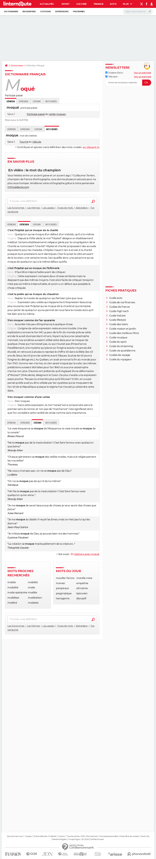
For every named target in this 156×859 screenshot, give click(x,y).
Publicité (52, 836)
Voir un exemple (142, 72)
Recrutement (92, 836)
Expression (23, 101)
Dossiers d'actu (115, 72)
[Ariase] (115, 854)
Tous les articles (73, 836)
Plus (126, 4)
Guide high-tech (119, 311)
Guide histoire (117, 315)
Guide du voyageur (120, 359)
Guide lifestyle (117, 319)
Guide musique (118, 337)
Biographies (29, 11)
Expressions (62, 11)
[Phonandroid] (139, 854)
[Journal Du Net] (47, 854)
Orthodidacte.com (18, 187)
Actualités (47, 4)
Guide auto (115, 298)
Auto (113, 4)
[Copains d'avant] (80, 854)
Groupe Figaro (74, 839)
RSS (83, 836)
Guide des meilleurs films (124, 333)
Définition (11, 129)
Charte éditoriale (40, 836)
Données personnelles (109, 836)
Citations (45, 11)
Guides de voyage (119, 355)
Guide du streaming (121, 346)
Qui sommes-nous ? (15, 836)
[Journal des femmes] (13, 854)
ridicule (36, 141)
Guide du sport (118, 341)
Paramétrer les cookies (129, 836)
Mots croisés (51, 101)
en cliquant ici (91, 147)
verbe (52, 114)
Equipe (29, 836)
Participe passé (36, 114)
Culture (81, 4)
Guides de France (119, 306)
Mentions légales (59, 839)
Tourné (23, 141)
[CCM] (31, 854)
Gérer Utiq (144, 836)
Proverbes (79, 11)
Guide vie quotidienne (122, 350)
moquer (61, 114)
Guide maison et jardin (122, 328)
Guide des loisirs (118, 324)
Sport (65, 4)
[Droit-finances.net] (63, 854)
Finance (98, 4)
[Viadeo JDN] (97, 854)
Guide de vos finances (122, 302)
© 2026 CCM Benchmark (93, 839)
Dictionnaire (11, 11)
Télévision (112, 76)
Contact (61, 836)
